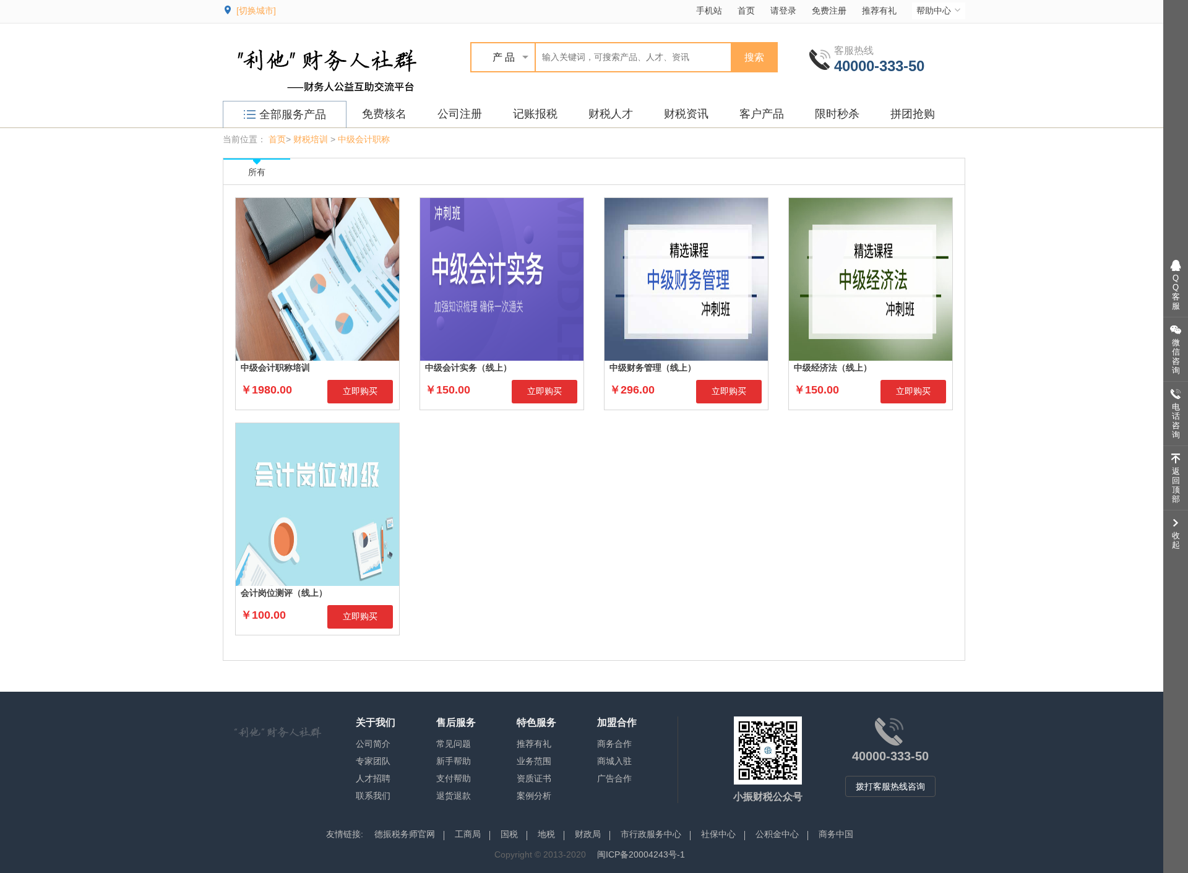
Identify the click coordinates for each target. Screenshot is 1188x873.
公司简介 (373, 744)
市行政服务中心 (651, 834)
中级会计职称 (364, 139)
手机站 (709, 10)
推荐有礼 (879, 10)
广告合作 (614, 778)
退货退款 (453, 796)
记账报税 (535, 114)
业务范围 (534, 761)
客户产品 (761, 114)
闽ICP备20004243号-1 (641, 854)
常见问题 (453, 744)
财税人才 (610, 114)
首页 (746, 10)
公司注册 (459, 114)
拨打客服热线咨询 (890, 786)
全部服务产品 (292, 114)
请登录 (783, 10)
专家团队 (373, 761)
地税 (546, 834)
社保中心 (718, 834)
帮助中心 (933, 10)
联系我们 (373, 796)
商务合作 (614, 744)
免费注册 (829, 10)
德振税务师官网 (404, 834)
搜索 (754, 57)
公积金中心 (777, 834)
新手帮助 (453, 761)
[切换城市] (256, 10)
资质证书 (534, 778)
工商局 (468, 834)
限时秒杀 (837, 114)
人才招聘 (373, 778)
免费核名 (384, 114)
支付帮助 (453, 778)
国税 (509, 834)
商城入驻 (614, 761)
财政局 (588, 834)
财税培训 (310, 139)
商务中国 (836, 834)
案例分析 (534, 796)
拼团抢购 (912, 114)
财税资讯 (686, 114)
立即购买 (360, 391)
